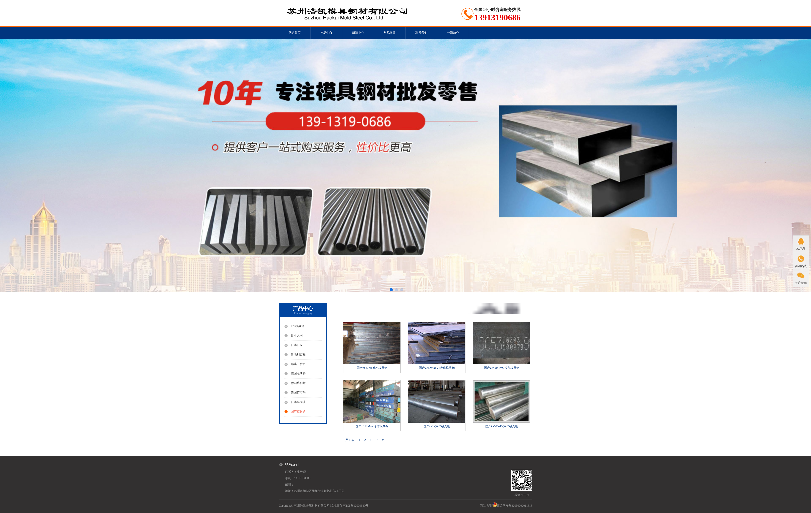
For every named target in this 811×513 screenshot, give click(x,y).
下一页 (380, 440)
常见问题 (390, 32)
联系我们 (421, 32)
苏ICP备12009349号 (355, 505)
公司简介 (453, 32)
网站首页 (295, 32)
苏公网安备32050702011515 (514, 505)
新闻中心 (358, 32)
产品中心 (326, 32)
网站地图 (486, 505)
